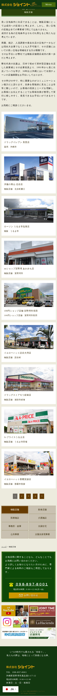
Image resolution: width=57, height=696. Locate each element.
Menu (48, 4)
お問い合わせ (31, 595)
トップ (4, 547)
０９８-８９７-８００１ (31, 584)
